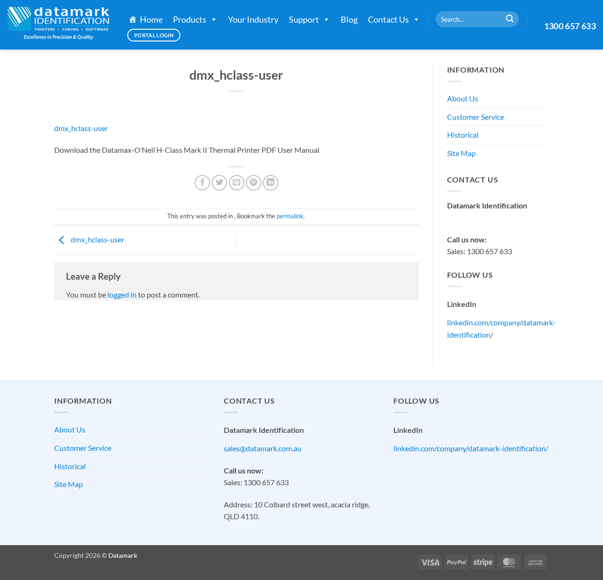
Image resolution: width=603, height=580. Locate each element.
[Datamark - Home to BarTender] (58, 24)
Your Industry (253, 19)
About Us (462, 98)
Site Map (461, 153)
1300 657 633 (570, 26)
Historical (463, 134)
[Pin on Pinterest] (253, 183)
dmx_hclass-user (81, 128)
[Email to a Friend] (236, 183)
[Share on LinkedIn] (270, 183)
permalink (290, 216)
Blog (349, 19)
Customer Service (475, 116)
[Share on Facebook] (202, 183)
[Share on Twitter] (219, 183)
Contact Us (388, 19)
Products (189, 19)
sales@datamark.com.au (486, 217)
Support (304, 19)
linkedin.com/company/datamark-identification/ (470, 448)
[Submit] (510, 19)
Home (151, 19)
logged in (122, 294)
